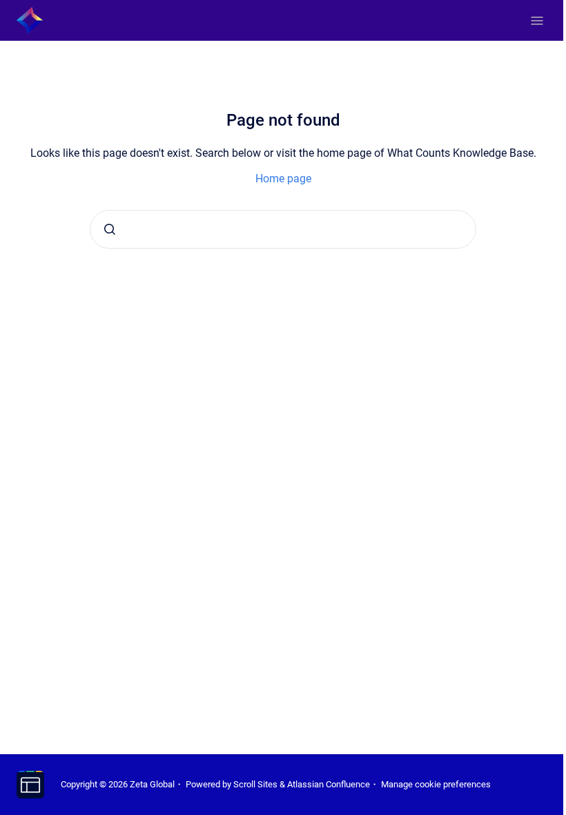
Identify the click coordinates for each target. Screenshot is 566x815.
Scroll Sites (255, 784)
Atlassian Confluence (328, 784)
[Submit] (110, 229)
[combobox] (283, 229)
